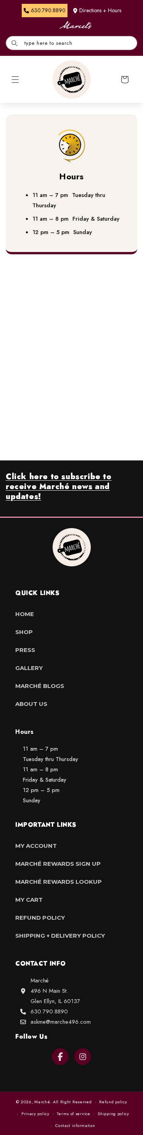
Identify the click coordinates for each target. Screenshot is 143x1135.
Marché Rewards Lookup (58, 881)
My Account (36, 845)
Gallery (29, 668)
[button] (15, 79)
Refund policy (113, 1102)
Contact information (75, 1125)
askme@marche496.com (61, 1022)
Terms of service (73, 1114)
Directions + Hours (100, 10)
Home (24, 614)
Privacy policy (35, 1114)
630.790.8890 (49, 1011)
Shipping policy (113, 1114)
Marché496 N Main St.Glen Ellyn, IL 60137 (55, 990)
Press (25, 650)
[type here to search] (14, 43)
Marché (42, 1102)
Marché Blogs (39, 685)
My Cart (29, 899)
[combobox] (71, 43)
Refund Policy (40, 917)
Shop (24, 632)
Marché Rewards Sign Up (58, 863)
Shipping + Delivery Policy (60, 935)
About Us (31, 703)
